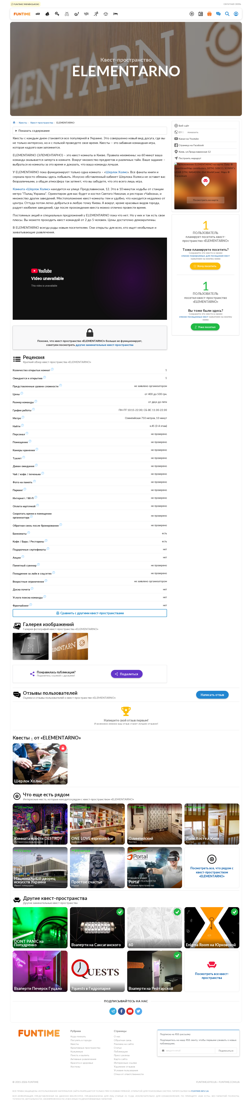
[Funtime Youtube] (130, 1010)
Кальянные (76, 1051)
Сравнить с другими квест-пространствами (92, 613)
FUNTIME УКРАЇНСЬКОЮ (26, 4)
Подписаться (226, 1050)
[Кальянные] (76, 13)
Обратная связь (232, 4)
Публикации (121, 1051)
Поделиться (128, 674)
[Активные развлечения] (96, 13)
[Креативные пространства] (67, 13)
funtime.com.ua (229, 1081)
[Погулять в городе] (47, 13)
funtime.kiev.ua (200, 1091)
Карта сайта (120, 1059)
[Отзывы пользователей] (218, 13)
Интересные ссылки (125, 1062)
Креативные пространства (85, 1047)
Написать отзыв (212, 695)
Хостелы (75, 1066)
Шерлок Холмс (116, 172)
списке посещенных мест (193, 316)
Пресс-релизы (122, 1055)
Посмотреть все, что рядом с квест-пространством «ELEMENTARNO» (211, 872)
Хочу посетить (206, 266)
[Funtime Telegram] (113, 1010)
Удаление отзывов (124, 1066)
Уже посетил (206, 327)
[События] (201, 13)
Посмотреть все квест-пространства (212, 976)
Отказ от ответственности (129, 1074)
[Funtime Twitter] (139, 1010)
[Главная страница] (14, 122)
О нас (117, 1036)
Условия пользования (126, 1070)
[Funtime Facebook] (122, 1010)
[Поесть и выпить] (86, 13)
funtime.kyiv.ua (206, 1081)
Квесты (23, 122)
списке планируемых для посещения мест (205, 255)
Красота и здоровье (81, 1062)
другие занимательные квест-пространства (104, 344)
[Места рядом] (192, 13)
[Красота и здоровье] (105, 13)
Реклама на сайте (124, 1043)
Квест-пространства (41, 122)
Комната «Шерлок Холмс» (31, 189)
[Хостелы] (115, 13)
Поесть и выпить (79, 1055)
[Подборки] (209, 13)
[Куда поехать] (37, 13)
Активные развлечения (83, 1059)
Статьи (118, 1047)
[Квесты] (57, 13)
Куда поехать (78, 1036)
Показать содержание (34, 130)
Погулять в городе (81, 1040)
